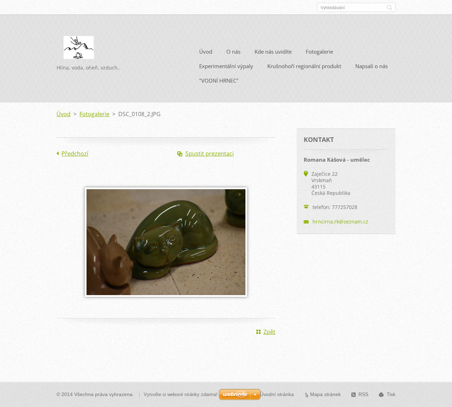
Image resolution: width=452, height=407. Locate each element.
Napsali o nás (371, 66)
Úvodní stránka (277, 394)
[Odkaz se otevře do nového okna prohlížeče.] (166, 302)
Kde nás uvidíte (273, 51)
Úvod (205, 51)
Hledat (389, 7)
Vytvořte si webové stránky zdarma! (181, 394)
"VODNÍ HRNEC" (218, 80)
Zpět (269, 332)
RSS (363, 394)
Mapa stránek (325, 394)
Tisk (391, 394)
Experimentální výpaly (226, 66)
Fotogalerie (319, 51)
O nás (233, 51)
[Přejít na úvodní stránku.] (78, 50)
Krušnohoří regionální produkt (304, 66)
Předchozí (74, 153)
